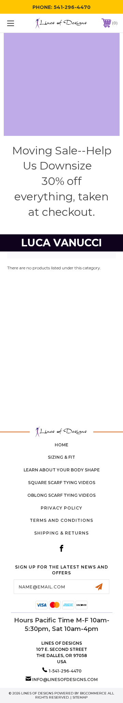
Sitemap (80, 697)
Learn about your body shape (62, 469)
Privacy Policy (61, 508)
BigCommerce (93, 693)
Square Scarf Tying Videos (61, 482)
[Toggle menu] (18, 23)
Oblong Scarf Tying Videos (61, 495)
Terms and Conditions (61, 520)
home (61, 444)
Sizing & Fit (61, 457)
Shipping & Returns (61, 533)
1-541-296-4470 (65, 670)
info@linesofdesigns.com (65, 679)
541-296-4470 (72, 7)
